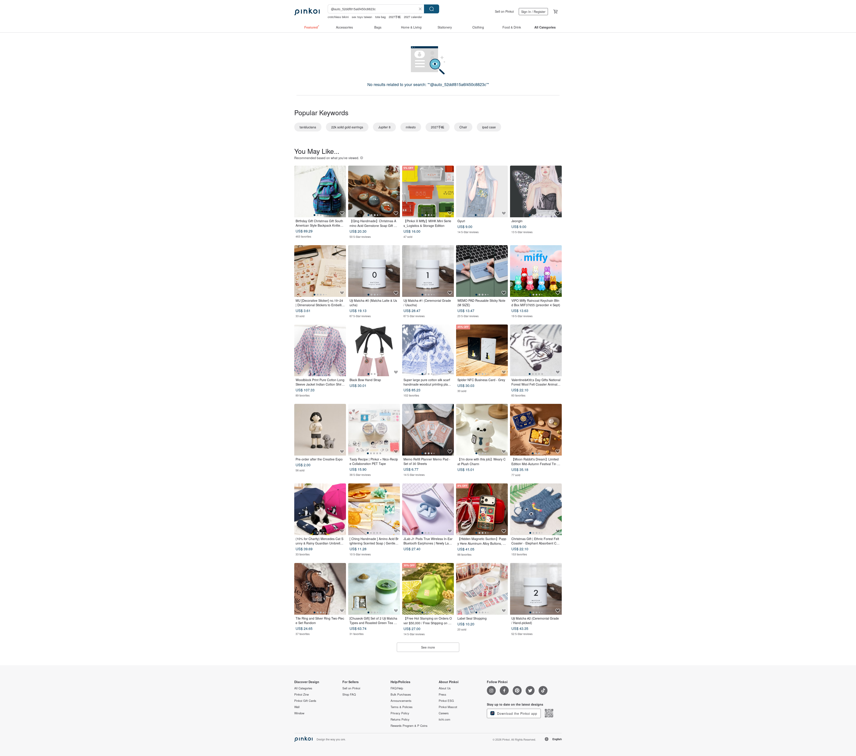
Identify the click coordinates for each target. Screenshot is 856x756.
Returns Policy (400, 719)
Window (299, 713)
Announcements (401, 700)
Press (442, 694)
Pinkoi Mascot (448, 707)
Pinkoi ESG (446, 700)
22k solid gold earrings (347, 127)
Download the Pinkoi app (516, 713)
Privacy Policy (400, 713)
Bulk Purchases (401, 694)
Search (431, 8)
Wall (297, 707)
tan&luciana (308, 127)
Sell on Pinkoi (504, 11)
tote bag (380, 17)
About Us (445, 688)
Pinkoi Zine (301, 694)
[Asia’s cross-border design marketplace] (307, 11)
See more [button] (428, 647)
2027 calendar (413, 17)
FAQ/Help (397, 688)
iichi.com (444, 719)
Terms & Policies (402, 707)
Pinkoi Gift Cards (305, 700)
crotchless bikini (338, 17)
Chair (463, 127)
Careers (444, 713)
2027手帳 (395, 17)
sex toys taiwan (362, 17)
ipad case (489, 127)
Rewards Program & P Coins (409, 725)
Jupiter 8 (384, 127)
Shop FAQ (349, 694)
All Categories (303, 688)
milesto (411, 127)
